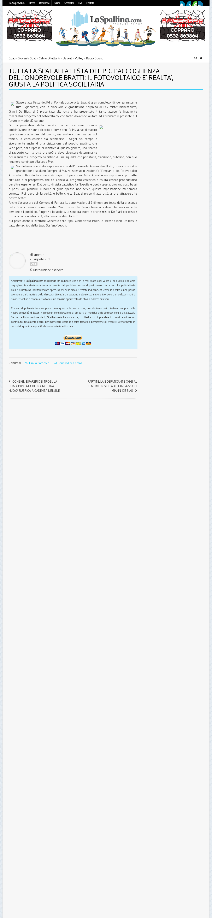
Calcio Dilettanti (49, 58)
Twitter (188, 3)
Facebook (182, 3)
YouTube (194, 3)
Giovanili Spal (27, 58)
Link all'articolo (39, 363)
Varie (33, 264)
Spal (12, 58)
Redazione (44, 3)
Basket (67, 58)
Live (80, 3)
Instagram (200, 3)
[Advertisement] (167, 122)
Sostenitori (69, 3)
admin (39, 254)
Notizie (57, 3)
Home (32, 3)
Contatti (90, 3)
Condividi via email (70, 363)
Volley (79, 58)
